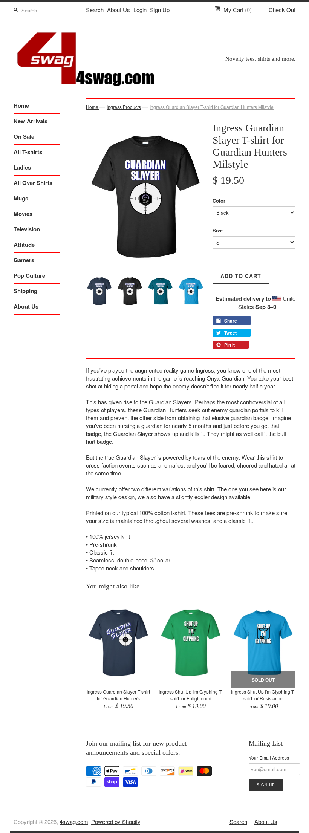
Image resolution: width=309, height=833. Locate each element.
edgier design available (222, 497)
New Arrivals (30, 121)
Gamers (24, 260)
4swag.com (74, 821)
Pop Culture (29, 275)
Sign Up (160, 10)
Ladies (22, 167)
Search (95, 10)
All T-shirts (28, 152)
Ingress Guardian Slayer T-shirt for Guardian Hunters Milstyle (212, 107)
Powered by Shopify (115, 821)
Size (218, 230)
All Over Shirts (33, 183)
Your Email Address (269, 757)
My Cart (237, 10)
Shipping (25, 291)
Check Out (282, 10)
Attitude (24, 244)
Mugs (21, 198)
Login (140, 10)
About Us (118, 10)
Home (21, 105)
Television (27, 229)
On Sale (24, 136)
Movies (23, 213)
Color (219, 200)
